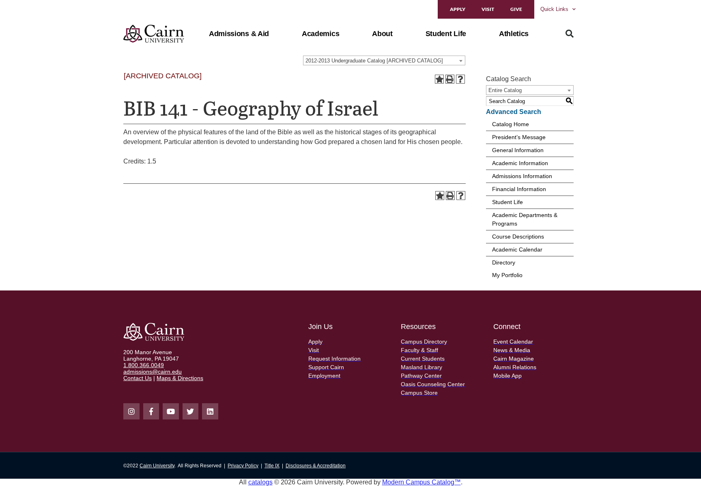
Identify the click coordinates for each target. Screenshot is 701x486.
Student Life (507, 202)
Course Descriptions (518, 236)
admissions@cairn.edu (152, 371)
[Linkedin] (210, 411)
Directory (503, 262)
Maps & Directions (180, 378)
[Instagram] (131, 411)
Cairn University (157, 466)
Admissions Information (522, 176)
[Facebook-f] (151, 411)
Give (516, 9)
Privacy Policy (243, 466)
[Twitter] (191, 411)
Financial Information (519, 189)
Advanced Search (513, 111)
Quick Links (554, 9)
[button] (239, 33)
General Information (518, 150)
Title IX (272, 466)
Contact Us (137, 378)
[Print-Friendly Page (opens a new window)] (449, 79)
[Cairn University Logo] (153, 34)
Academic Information (520, 163)
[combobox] (384, 60)
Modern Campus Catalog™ (421, 482)
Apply (457, 9)
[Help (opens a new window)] (460, 79)
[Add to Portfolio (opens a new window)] (439, 79)
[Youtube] (171, 411)
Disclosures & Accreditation (316, 466)
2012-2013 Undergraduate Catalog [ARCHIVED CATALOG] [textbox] (374, 61)
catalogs (260, 482)
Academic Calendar (517, 249)
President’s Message (519, 137)
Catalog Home (510, 124)
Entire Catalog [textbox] (505, 90)
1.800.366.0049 (143, 365)
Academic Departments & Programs (524, 219)
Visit (488, 9)
